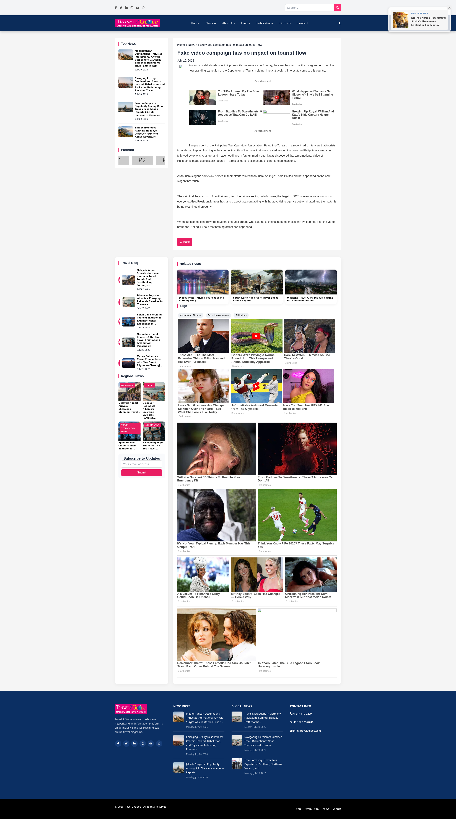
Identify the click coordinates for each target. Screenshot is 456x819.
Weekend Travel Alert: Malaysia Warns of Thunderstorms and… (310, 299)
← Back (185, 241)
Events (245, 23)
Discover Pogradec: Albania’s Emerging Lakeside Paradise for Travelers (150, 300)
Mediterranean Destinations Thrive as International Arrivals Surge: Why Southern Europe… (204, 717)
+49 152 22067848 (303, 722)
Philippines (241, 315)
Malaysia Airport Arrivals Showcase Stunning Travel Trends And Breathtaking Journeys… (148, 277)
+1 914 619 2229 (302, 713)
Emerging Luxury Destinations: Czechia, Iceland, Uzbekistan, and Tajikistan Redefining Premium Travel (150, 84)
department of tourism (190, 315)
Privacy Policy (312, 808)
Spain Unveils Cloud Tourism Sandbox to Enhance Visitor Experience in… (149, 319)
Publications (264, 23)
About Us (228, 23)
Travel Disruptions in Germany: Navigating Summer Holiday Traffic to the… (262, 717)
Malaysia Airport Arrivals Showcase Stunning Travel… (129, 407)
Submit (141, 472)
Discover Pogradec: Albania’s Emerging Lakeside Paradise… (149, 410)
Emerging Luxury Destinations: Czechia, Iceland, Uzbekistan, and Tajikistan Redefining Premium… (204, 743)
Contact (302, 23)
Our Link (285, 23)
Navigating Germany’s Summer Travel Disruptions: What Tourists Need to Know (263, 741)
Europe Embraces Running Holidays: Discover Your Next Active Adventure (146, 132)
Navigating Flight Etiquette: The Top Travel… (153, 445)
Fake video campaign (218, 315)
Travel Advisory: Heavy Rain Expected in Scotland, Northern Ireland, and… (263, 764)
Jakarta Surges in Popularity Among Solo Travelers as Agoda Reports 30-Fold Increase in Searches (149, 109)
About (326, 808)
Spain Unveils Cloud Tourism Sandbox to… (127, 445)
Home (195, 23)
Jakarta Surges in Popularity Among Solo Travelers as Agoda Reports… (205, 768)
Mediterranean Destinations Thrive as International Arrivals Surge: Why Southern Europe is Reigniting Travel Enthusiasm (148, 58)
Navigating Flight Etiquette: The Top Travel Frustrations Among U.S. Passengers (148, 340)
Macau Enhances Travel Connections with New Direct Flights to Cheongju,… (151, 361)
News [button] (209, 23)
